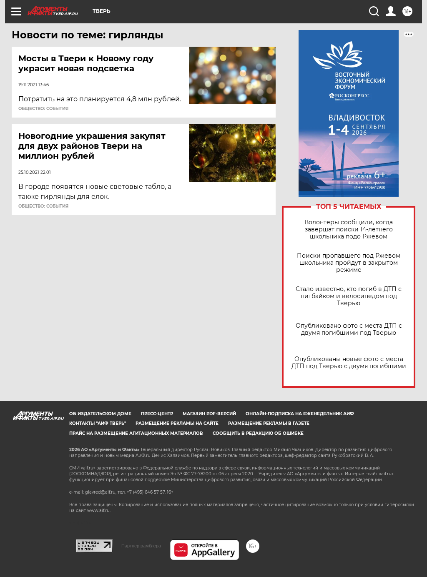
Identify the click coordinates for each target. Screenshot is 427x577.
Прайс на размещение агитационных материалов (136, 433)
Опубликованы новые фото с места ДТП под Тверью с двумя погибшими (348, 363)
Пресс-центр (157, 413)
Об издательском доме (100, 413)
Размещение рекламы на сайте (177, 423)
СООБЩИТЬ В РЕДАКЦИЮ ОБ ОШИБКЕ (258, 433)
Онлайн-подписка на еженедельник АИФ (300, 413)
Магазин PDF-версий (209, 413)
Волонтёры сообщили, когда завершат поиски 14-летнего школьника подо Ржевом (348, 229)
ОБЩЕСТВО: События (43, 109)
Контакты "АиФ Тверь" (97, 423)
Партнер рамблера (141, 545)
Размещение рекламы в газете (268, 423)
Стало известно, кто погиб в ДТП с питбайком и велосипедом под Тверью (349, 296)
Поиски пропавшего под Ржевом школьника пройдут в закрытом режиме (348, 262)
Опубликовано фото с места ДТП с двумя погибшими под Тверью (349, 329)
